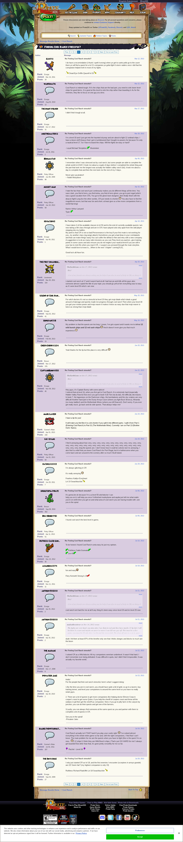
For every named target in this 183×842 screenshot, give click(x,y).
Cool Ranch (67, 41)
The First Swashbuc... (50, 262)
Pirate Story (95, 805)
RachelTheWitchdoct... (49, 728)
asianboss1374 (49, 566)
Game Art (95, 811)
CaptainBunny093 (49, 370)
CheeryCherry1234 (50, 345)
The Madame (50, 650)
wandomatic (50, 83)
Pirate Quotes (128, 811)
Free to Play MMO (95, 803)
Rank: (40, 74)
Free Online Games (77, 803)
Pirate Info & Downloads (128, 803)
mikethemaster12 (49, 133)
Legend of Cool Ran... (50, 295)
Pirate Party (110, 809)
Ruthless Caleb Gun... (49, 541)
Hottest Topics (101, 36)
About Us (77, 807)
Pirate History (128, 807)
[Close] (179, 833)
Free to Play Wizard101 (77, 805)
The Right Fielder (49, 108)
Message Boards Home (50, 41)
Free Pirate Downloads (128, 805)
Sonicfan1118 (49, 320)
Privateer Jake (49, 675)
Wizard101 (144, 1)
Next (101, 52)
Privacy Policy (81, 833)
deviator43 (49, 221)
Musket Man (50, 187)
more (140, 265)
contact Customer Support (104, 22)
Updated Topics (86, 36)
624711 (49, 59)
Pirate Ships (95, 809)
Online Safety (110, 805)
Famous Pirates (128, 809)
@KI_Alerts (131, 27)
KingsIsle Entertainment (128, 1)
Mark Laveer (49, 414)
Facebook (111, 27)
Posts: (40, 79)
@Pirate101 (102, 27)
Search (73, 36)
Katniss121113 (50, 464)
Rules (113, 36)
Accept (140, 837)
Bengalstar (49, 158)
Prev (66, 52)
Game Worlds (95, 807)
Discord (101, 20)
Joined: (41, 77)
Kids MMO (110, 807)
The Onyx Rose (50, 758)
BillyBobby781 (49, 516)
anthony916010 (50, 590)
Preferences (140, 830)
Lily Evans (49, 439)
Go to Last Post (112, 52)
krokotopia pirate (50, 491)
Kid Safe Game (110, 803)
